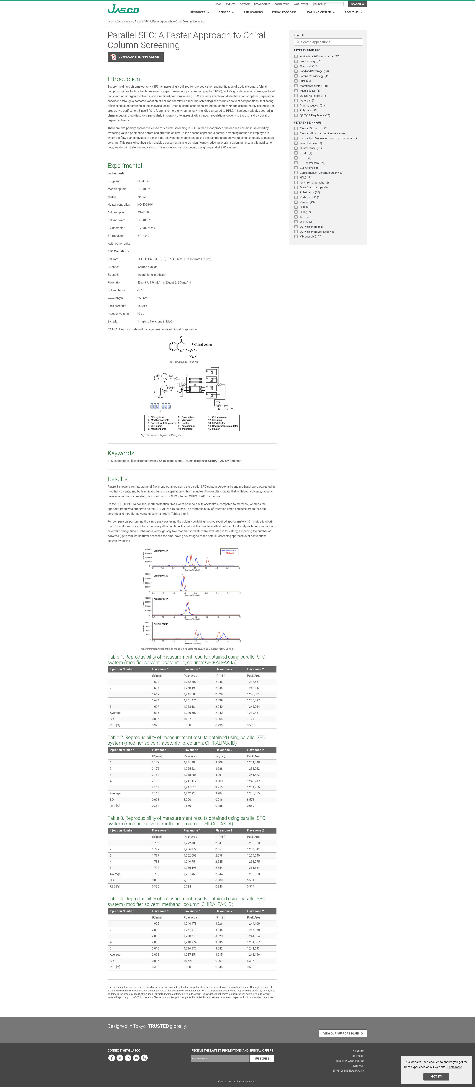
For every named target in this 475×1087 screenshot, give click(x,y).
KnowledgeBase (284, 12)
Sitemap (359, 1066)
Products (197, 12)
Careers (359, 1051)
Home (112, 21)
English (321, 3)
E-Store (245, 4)
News (218, 4)
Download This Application (139, 56)
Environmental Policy (349, 1070)
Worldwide (301, 4)
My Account (262, 4)
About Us (351, 12)
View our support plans (341, 1033)
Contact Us (281, 4)
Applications (253, 12)
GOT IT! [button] (436, 1076)
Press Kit (358, 1056)
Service (224, 12)
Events (230, 4)
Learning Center (318, 12)
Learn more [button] (454, 1067)
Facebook (111, 1058)
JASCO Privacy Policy (349, 1061)
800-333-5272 (144, 1058)
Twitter (120, 1058)
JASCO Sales (136, 1058)
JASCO (123, 8)
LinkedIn (128, 1058)
